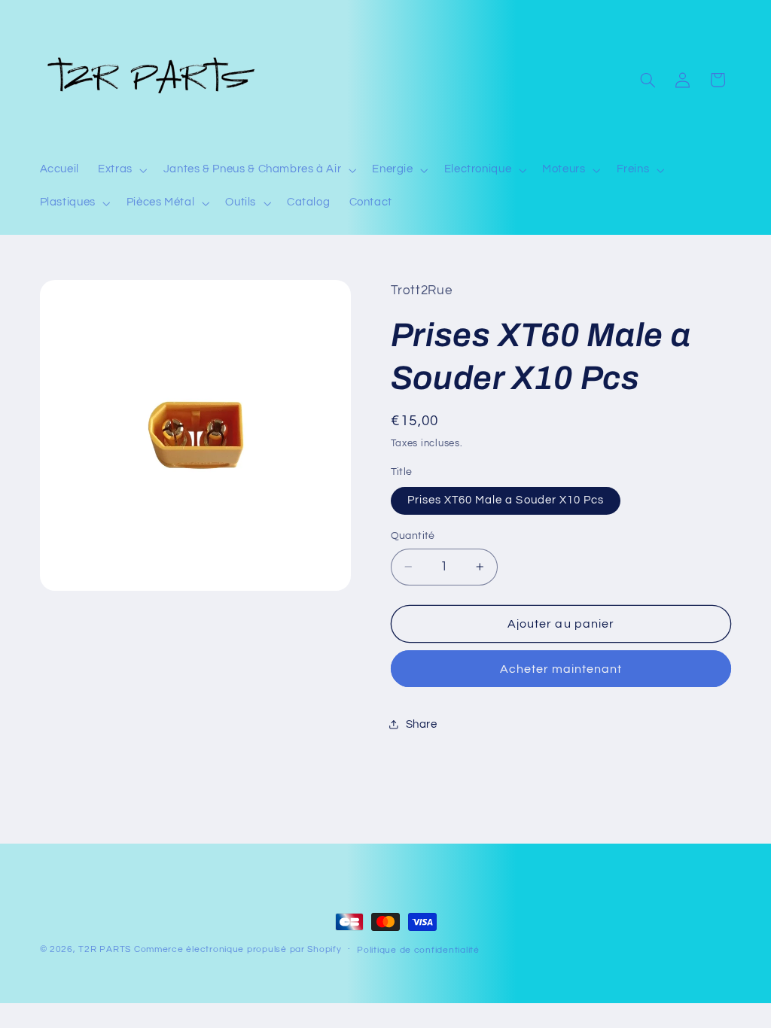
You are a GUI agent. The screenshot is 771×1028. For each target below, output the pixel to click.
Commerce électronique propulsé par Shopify (238, 949)
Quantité (413, 536)
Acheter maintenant (561, 669)
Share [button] (421, 724)
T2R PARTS (104, 949)
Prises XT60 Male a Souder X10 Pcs (506, 500)
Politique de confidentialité (418, 950)
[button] (121, 170)
